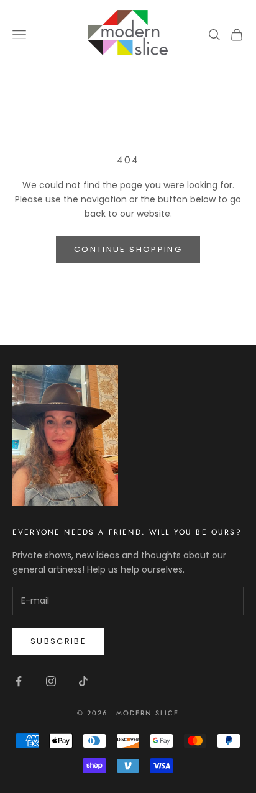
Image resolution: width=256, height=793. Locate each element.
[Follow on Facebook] (18, 681)
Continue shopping (128, 249)
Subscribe (58, 641)
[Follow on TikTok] (83, 681)
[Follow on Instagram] (51, 681)
